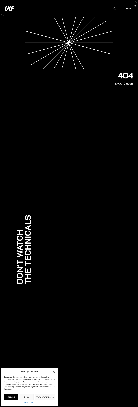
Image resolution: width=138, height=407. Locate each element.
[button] (54, 371)
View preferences (45, 397)
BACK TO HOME (124, 83)
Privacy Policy (29, 402)
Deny (26, 397)
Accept (11, 397)
